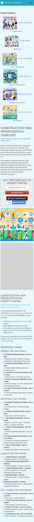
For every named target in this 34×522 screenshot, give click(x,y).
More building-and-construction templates (15, 140)
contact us (4, 341)
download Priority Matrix (15, 330)
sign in (11, 321)
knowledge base (15, 338)
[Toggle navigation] (31, 2)
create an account (21, 321)
